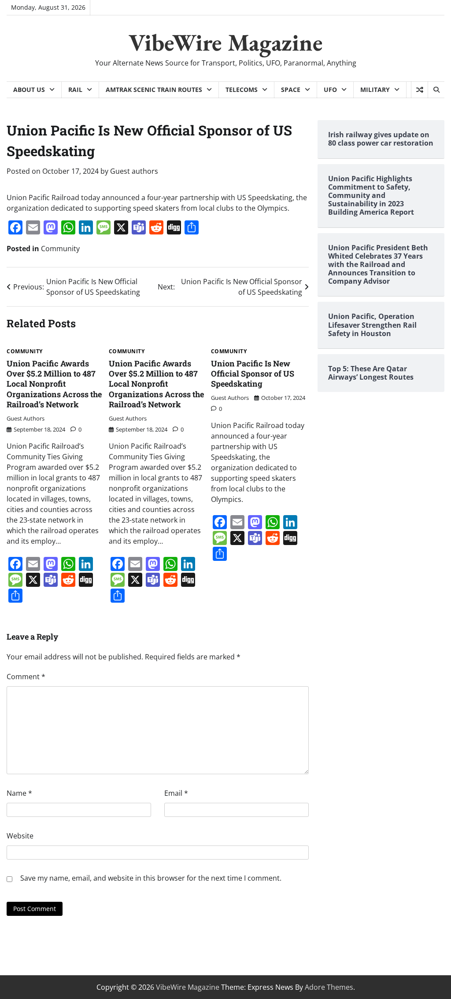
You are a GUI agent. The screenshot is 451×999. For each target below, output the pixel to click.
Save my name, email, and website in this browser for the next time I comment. (150, 878)
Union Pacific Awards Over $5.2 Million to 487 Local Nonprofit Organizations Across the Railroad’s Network (54, 384)
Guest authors (134, 171)
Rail (75, 89)
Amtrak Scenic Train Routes (154, 89)
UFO (330, 89)
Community (60, 248)
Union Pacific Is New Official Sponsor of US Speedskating (252, 373)
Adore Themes (329, 987)
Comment (26, 676)
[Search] (436, 89)
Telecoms (242, 89)
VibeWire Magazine (226, 42)
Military (375, 89)
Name (19, 793)
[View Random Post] (419, 89)
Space (290, 89)
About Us (29, 89)
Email (176, 793)
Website (20, 836)
